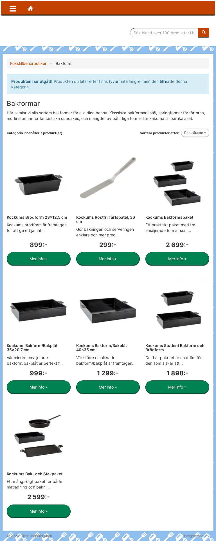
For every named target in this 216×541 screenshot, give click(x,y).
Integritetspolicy (196, 536)
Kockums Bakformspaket (169, 217)
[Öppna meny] (13, 8)
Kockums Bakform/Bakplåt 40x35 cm (101, 347)
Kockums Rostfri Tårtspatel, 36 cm (105, 219)
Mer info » (39, 258)
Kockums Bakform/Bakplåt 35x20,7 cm (32, 347)
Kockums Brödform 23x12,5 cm (37, 217)
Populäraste (194, 133)
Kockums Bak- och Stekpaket (34, 473)
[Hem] (30, 8)
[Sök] (203, 32)
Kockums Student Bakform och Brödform (174, 347)
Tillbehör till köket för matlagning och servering (47, 32)
